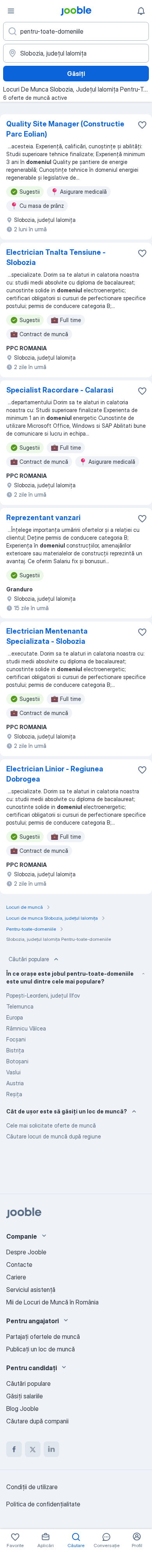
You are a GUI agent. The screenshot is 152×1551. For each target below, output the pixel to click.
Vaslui (13, 1072)
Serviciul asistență (30, 1289)
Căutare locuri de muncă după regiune (53, 1136)
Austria (15, 1083)
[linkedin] (51, 1449)
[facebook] (14, 1449)
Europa (14, 1017)
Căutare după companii (37, 1421)
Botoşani (17, 1061)
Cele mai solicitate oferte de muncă (51, 1125)
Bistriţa (15, 1050)
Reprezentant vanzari (43, 517)
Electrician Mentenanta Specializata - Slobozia (47, 636)
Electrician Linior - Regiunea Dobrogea (54, 774)
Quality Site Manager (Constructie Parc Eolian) (65, 129)
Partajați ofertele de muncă (43, 1336)
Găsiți (76, 73)
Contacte (19, 1264)
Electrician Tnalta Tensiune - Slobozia (56, 257)
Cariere (16, 1277)
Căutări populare (29, 959)
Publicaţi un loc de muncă (40, 1349)
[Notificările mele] (141, 11)
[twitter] (33, 1449)
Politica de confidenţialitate (43, 1504)
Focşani (16, 1039)
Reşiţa (14, 1094)
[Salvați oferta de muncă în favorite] (142, 125)
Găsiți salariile (24, 1396)
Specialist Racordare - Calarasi (59, 390)
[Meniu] (11, 11)
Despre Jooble (26, 1252)
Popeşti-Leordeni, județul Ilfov (43, 995)
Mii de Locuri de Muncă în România (52, 1302)
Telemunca (20, 1006)
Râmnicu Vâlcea (26, 1028)
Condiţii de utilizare (32, 1487)
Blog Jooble (22, 1408)
